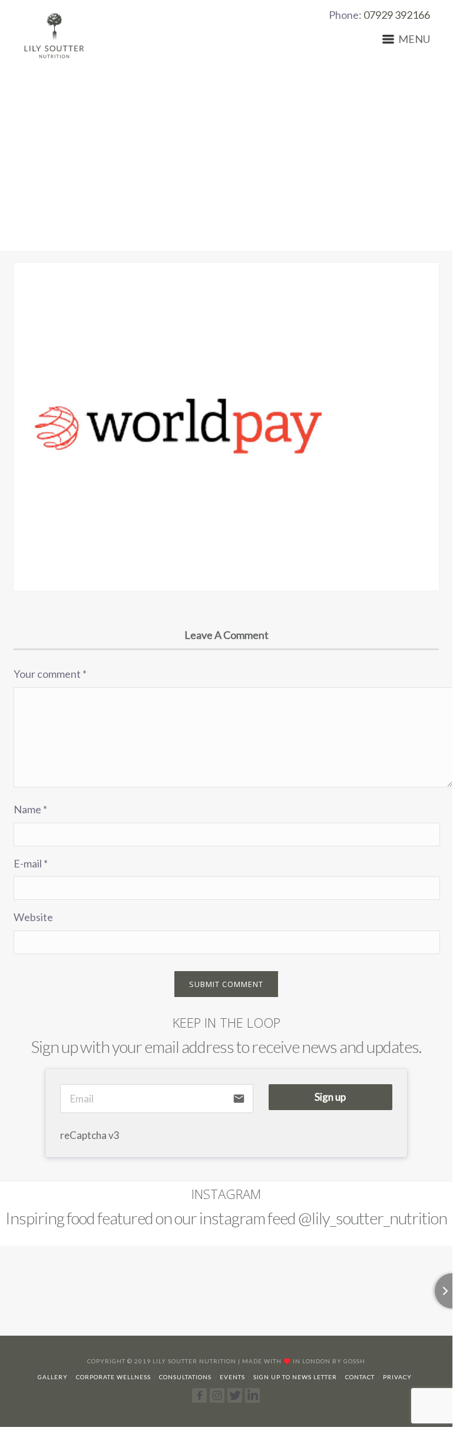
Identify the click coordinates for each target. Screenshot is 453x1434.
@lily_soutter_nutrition (372, 1218)
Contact (360, 1376)
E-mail (31, 863)
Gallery (53, 1376)
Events (232, 1376)
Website (33, 916)
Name (30, 809)
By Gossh (348, 1361)
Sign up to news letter (295, 1376)
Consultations (185, 1376)
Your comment (50, 673)
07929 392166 (396, 14)
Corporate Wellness (113, 1376)
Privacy (397, 1376)
